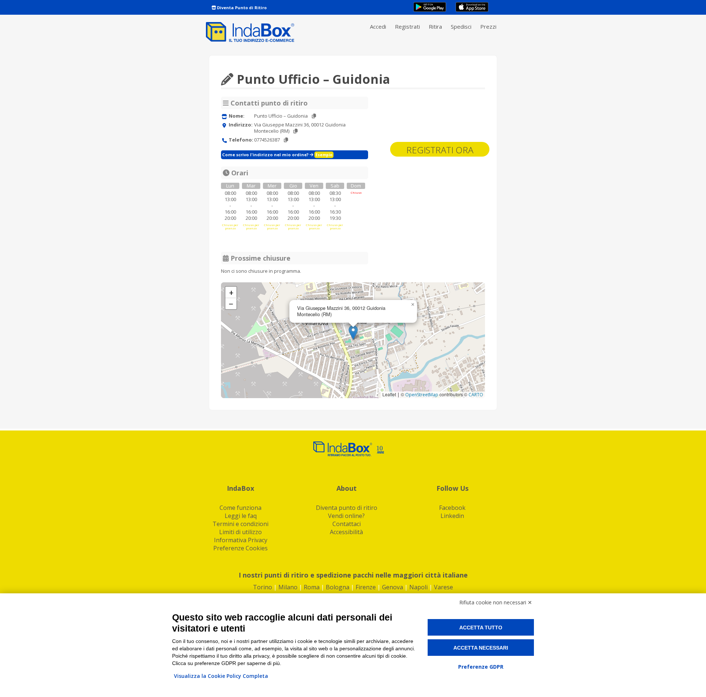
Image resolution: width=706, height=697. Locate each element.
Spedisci (461, 26)
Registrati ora (439, 150)
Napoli (418, 587)
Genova (392, 587)
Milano (287, 587)
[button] (353, 332)
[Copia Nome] (314, 116)
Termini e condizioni (240, 524)
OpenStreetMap (421, 395)
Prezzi (488, 26)
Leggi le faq (241, 516)
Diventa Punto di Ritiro (241, 7)
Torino (262, 587)
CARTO (475, 395)
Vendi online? (346, 516)
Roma (312, 587)
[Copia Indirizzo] (295, 131)
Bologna (337, 587)
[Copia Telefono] (286, 139)
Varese (443, 587)
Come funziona (240, 508)
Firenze (366, 587)
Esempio (323, 154)
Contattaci (346, 524)
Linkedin (452, 516)
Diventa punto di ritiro (346, 508)
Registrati (407, 26)
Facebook (452, 508)
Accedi (378, 26)
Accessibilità (346, 532)
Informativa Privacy (240, 540)
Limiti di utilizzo (240, 532)
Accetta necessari (480, 648)
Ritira (435, 26)
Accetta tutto (480, 627)
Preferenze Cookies (240, 548)
